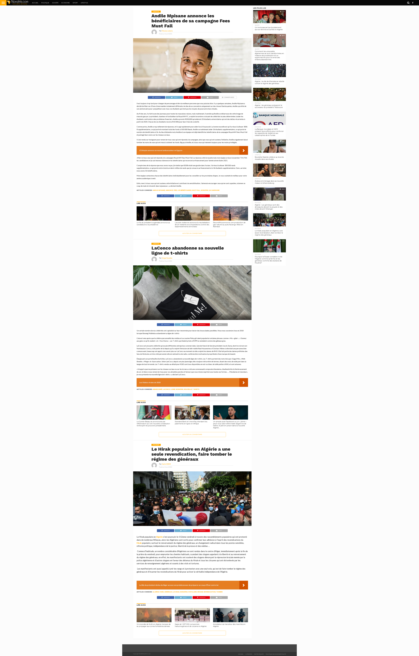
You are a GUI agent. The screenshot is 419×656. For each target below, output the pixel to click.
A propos (249, 654)
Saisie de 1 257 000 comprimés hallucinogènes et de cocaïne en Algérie (191, 625)
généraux (168, 592)
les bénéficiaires (184, 190)
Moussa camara (167, 31)
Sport (75, 3)
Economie (65, 3)
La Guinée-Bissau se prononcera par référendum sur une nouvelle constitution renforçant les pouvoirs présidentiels (153, 424)
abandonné (157, 389)
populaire (192, 592)
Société (55, 3)
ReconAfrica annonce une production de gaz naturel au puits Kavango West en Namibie (229, 225)
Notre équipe (259, 654)
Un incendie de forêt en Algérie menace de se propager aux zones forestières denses (154, 625)
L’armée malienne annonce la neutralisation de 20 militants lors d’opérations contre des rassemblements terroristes (192, 225)
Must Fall (196, 190)
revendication (210, 592)
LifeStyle (84, 3)
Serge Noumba (167, 258)
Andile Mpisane (159, 190)
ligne (173, 389)
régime (200, 592)
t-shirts (195, 389)
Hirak (139, 543)
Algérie (159, 537)
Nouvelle (188, 389)
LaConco (166, 389)
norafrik (204, 190)
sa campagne (214, 190)
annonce (169, 190)
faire (162, 592)
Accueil (35, 3)
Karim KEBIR (166, 464)
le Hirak (176, 592)
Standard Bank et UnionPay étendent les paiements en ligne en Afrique (191, 423)
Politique (45, 3)
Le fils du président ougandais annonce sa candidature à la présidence (153, 224)
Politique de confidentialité (276, 654)
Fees (175, 190)
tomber (219, 592)
